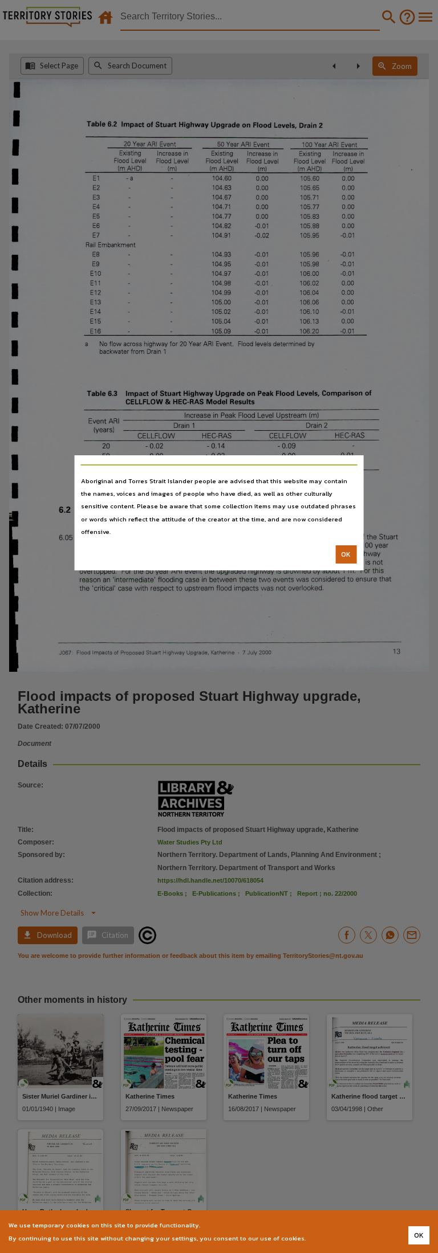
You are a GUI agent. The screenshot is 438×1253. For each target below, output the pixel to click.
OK (346, 554)
